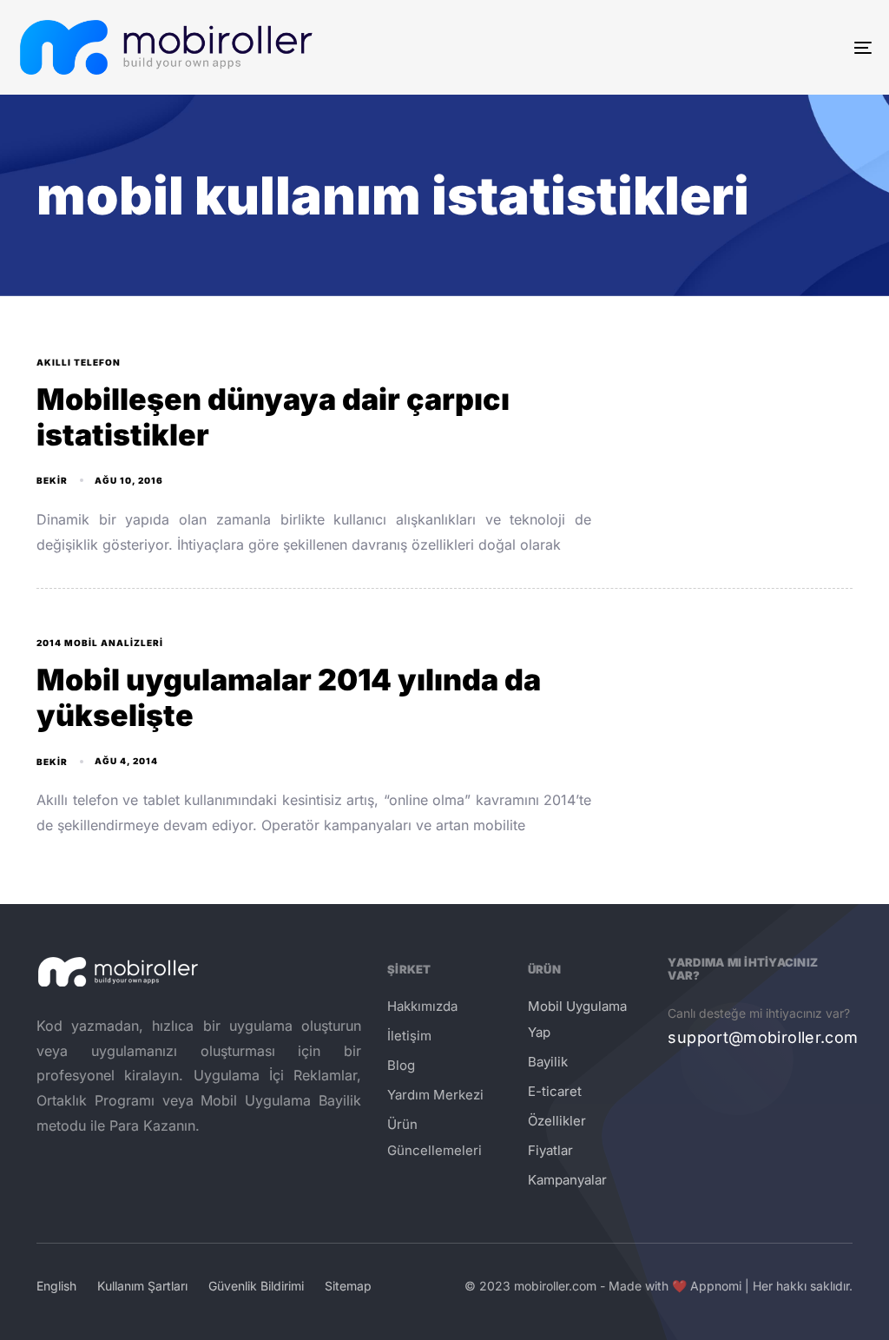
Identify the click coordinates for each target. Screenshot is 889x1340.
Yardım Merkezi (435, 1094)
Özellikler (557, 1120)
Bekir (52, 480)
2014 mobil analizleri (99, 642)
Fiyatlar (550, 1150)
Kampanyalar (567, 1180)
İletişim (409, 1035)
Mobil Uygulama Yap (577, 1019)
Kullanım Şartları (142, 1285)
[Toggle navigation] (729, 47)
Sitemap (348, 1285)
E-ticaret (555, 1091)
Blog (401, 1065)
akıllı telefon (78, 362)
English (56, 1285)
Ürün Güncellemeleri (434, 1137)
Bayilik (548, 1061)
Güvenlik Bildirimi (256, 1285)
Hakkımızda (422, 1006)
